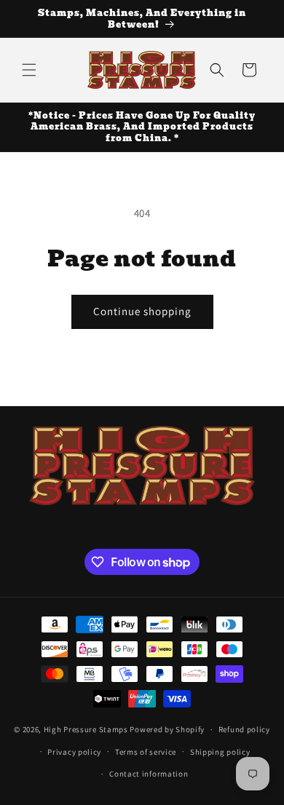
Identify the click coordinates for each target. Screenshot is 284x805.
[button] (29, 70)
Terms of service (145, 752)
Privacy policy (74, 752)
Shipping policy (220, 752)
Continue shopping (142, 311)
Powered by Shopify (167, 729)
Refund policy (244, 729)
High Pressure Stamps (86, 729)
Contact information (148, 774)
